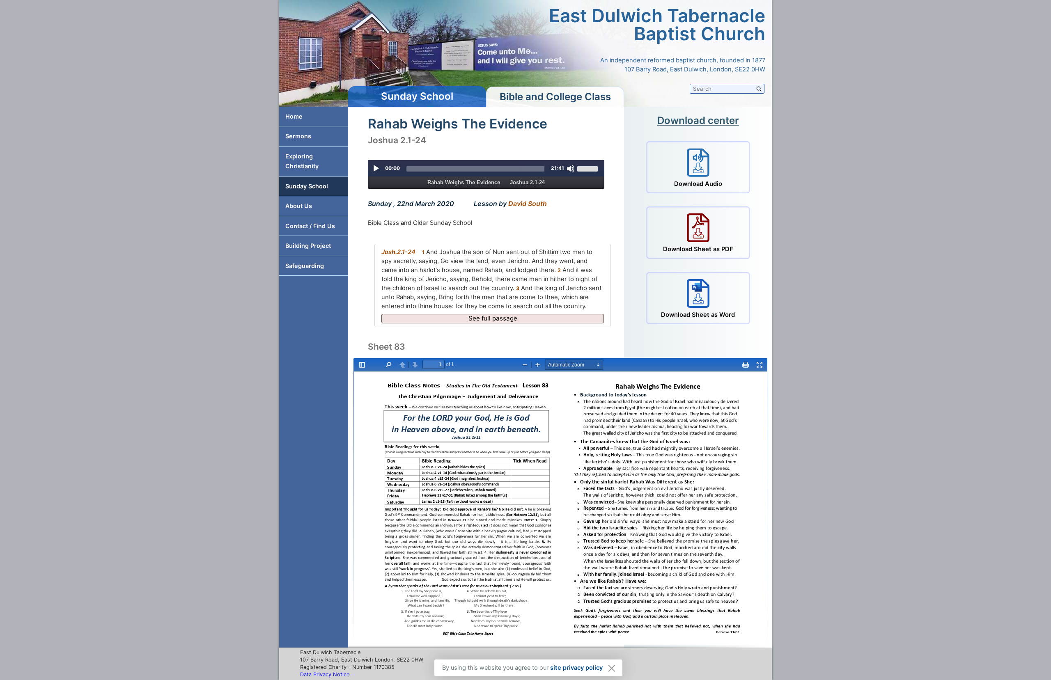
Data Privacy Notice (324, 674)
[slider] (475, 169)
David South (527, 203)
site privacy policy (576, 667)
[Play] (376, 169)
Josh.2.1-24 (398, 252)
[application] (486, 168)
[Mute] (571, 169)
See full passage (492, 318)
